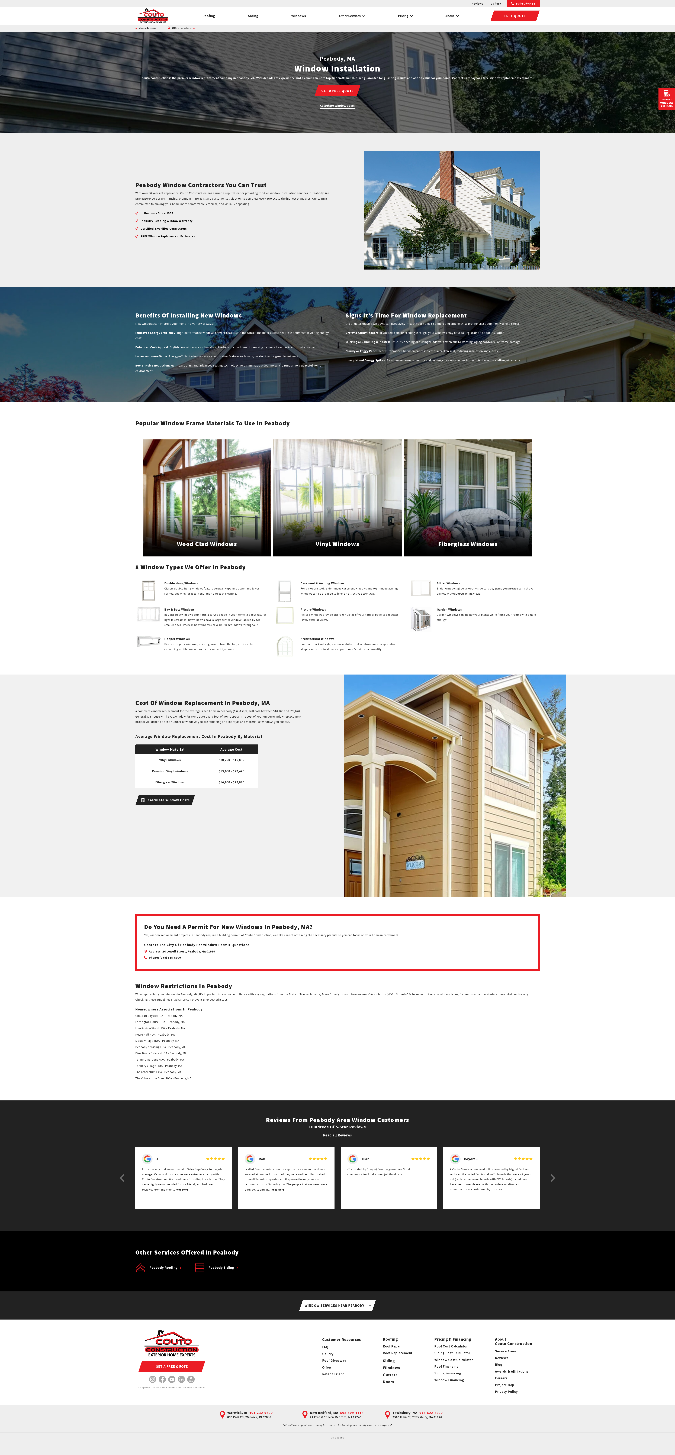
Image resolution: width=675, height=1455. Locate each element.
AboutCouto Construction (513, 1341)
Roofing (208, 16)
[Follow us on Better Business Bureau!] (191, 1379)
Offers (327, 1367)
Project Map (504, 1385)
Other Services (350, 16)
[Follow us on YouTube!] (172, 1379)
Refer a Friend (333, 1374)
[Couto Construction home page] (153, 16)
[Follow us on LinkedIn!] (181, 1379)
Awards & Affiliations (512, 1371)
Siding (253, 16)
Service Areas (506, 1351)
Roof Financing (446, 1366)
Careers (501, 1378)
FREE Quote (515, 16)
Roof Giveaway (334, 1360)
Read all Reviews (337, 1135)
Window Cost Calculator (453, 1360)
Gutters (390, 1375)
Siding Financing (447, 1373)
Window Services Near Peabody (335, 1305)
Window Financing (449, 1380)
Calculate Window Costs (337, 106)
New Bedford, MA (324, 1412)
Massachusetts (147, 28)
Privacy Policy (506, 1391)
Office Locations (181, 28)
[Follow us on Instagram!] (152, 1379)
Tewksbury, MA (405, 1412)
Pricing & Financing (452, 1339)
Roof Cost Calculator (451, 1346)
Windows (298, 16)
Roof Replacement (397, 1353)
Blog (498, 1364)
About (449, 16)
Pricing (403, 16)
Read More (182, 1189)
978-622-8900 (431, 1412)
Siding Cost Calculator (452, 1353)
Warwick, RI (237, 1412)
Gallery (496, 3)
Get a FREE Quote (337, 90)
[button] (122, 1178)
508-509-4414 (525, 3)
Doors (388, 1382)
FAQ (325, 1347)
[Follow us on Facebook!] (162, 1379)
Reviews (477, 3)
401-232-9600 (261, 1412)
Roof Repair (392, 1346)
